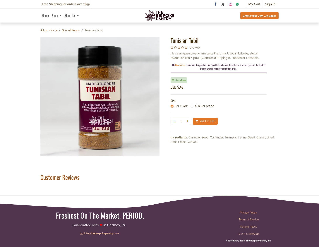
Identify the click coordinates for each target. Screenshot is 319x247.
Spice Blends (71, 30)
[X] (222, 4)
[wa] (240, 4)
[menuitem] (45, 16)
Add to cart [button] (207, 121)
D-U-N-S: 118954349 (249, 233)
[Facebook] (215, 4)
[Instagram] (230, 4)
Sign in (270, 4)
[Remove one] (174, 121)
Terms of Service (249, 219)
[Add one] (187, 121)
